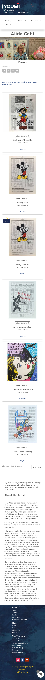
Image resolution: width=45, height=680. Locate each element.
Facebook (4, 71)
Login (14, 615)
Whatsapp (13, 71)
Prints (8, 24)
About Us (16, 639)
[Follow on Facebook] (22, 660)
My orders (16, 617)
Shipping (16, 630)
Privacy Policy (17, 650)
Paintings (8, 21)
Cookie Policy (17, 652)
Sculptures (35, 21)
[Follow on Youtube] (27, 660)
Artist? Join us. (18, 641)
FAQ (14, 626)
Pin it (8, 71)
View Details (21, 136)
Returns (15, 628)
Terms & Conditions (20, 643)
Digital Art (22, 21)
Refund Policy (17, 648)
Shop (14, 610)
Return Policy (17, 645)
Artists (14, 613)
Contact (15, 632)
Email (17, 71)
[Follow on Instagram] (18, 660)
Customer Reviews (19, 619)
